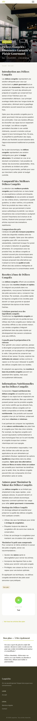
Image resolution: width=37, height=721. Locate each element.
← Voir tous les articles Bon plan (13, 621)
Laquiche (6, 678)
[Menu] (33, 1)
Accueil (4, 66)
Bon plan (6, 42)
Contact (4, 709)
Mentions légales (7, 705)
